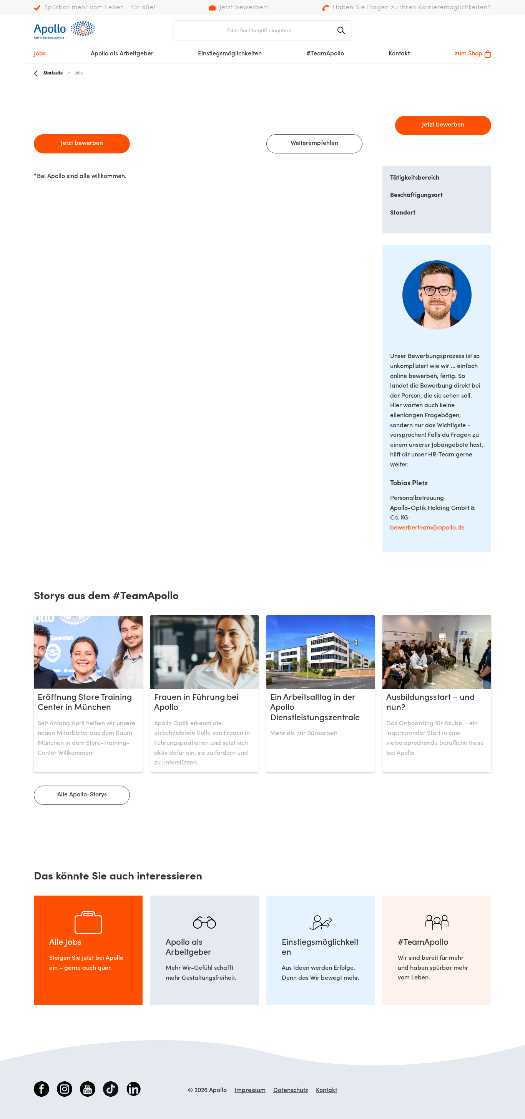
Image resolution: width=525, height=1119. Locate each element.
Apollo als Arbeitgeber (122, 54)
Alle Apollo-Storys (82, 795)
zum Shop (468, 54)
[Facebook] (41, 1090)
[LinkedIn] (133, 1090)
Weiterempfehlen (314, 143)
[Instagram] (64, 1090)
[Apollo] (64, 30)
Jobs (40, 54)
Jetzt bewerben (82, 143)
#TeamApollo (325, 54)
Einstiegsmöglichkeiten (230, 54)
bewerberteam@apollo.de (427, 528)
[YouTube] (87, 1090)
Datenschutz (290, 1090)
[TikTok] (110, 1090)
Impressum (250, 1090)
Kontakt (399, 54)
